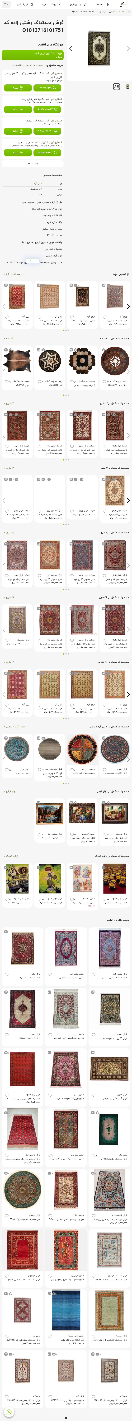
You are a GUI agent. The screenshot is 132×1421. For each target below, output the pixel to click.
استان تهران (55, 142)
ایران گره (38, 183)
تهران (43, 142)
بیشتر (34, 260)
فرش (128, 11)
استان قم (56, 73)
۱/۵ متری (120, 11)
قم (47, 73)
